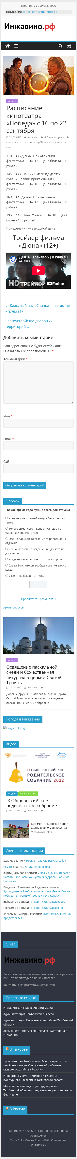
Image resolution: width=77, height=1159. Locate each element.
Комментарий (15, 359)
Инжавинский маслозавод (47, 901)
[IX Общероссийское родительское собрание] (38, 753)
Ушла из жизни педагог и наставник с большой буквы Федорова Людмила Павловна (37, 877)
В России (17, 1108)
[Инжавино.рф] (7, 46)
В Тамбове (18, 1049)
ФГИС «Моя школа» (38, 867)
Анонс (12, 101)
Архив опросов (13, 607)
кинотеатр (20, 142)
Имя (7, 416)
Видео (12, 793)
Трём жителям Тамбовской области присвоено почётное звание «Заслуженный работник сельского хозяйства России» (35, 1065)
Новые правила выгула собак (46, 860)
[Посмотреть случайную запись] (69, 46)
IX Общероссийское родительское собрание (31, 802)
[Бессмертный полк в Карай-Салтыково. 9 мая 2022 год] (16, 822)
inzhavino (33, 137)
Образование (28, 793)
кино (9, 142)
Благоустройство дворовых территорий (28, 323)
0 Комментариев (54, 137)
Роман (7, 867)
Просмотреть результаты (38, 599)
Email (8, 439)
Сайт (7, 461)
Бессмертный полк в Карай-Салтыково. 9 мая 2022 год (50, 826)
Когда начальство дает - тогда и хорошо (36, 559)
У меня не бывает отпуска (26, 576)
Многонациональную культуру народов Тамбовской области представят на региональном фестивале (37, 1090)
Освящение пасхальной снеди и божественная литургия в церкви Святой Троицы (34, 674)
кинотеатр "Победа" (39, 142)
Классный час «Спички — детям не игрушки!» (37, 308)
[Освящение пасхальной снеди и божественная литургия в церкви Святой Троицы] (38, 619)
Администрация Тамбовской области (28, 1014)
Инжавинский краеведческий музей (28, 1008)
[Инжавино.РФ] (29, 953)
